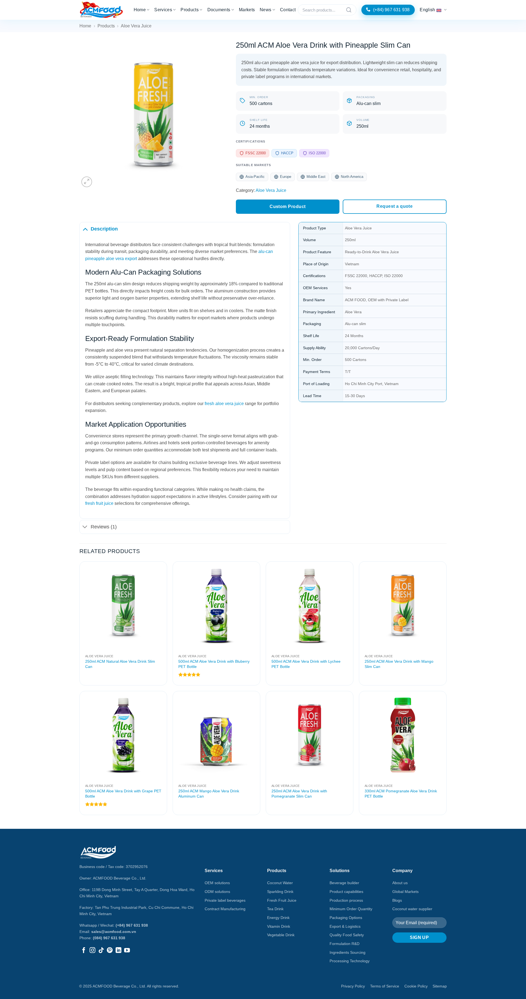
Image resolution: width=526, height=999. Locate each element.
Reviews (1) (104, 527)
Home (140, 9)
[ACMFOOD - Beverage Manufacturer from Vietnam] (101, 10)
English (427, 9)
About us (400, 883)
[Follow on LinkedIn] (118, 950)
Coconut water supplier (412, 909)
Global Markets (405, 891)
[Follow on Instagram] (92, 950)
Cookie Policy (416, 986)
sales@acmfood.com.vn (113, 931)
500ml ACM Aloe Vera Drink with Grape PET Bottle (123, 793)
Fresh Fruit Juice (281, 900)
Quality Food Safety (347, 935)
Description (104, 229)
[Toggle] (85, 229)
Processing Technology (350, 961)
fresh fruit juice (99, 503)
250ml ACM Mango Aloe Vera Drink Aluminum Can (208, 793)
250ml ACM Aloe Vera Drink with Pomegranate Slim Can (299, 793)
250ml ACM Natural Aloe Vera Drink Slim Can (120, 664)
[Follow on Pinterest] (110, 950)
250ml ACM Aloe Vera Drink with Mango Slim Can (399, 664)
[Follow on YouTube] (127, 950)
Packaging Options (346, 917)
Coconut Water (280, 883)
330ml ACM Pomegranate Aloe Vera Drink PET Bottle (401, 793)
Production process (346, 900)
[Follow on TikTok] (101, 950)
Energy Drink (278, 917)
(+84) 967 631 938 (132, 925)
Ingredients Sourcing (347, 952)
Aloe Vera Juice (136, 26)
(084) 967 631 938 (109, 938)
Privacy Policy (353, 986)
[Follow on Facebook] (84, 950)
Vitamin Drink (278, 926)
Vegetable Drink (281, 935)
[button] (86, 182)
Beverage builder (344, 883)
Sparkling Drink (280, 891)
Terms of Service (384, 986)
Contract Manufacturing (225, 909)
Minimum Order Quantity (351, 909)
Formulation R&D (344, 943)
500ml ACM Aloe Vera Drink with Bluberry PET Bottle (214, 664)
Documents (218, 9)
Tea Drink (275, 909)
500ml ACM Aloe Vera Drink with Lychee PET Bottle (306, 664)
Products (190, 9)
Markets (247, 9)
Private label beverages (225, 900)
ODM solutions (217, 891)
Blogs (397, 900)
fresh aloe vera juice (224, 403)
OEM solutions (217, 883)
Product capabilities (346, 891)
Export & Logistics (345, 926)
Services (163, 9)
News (265, 9)
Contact (288, 9)
